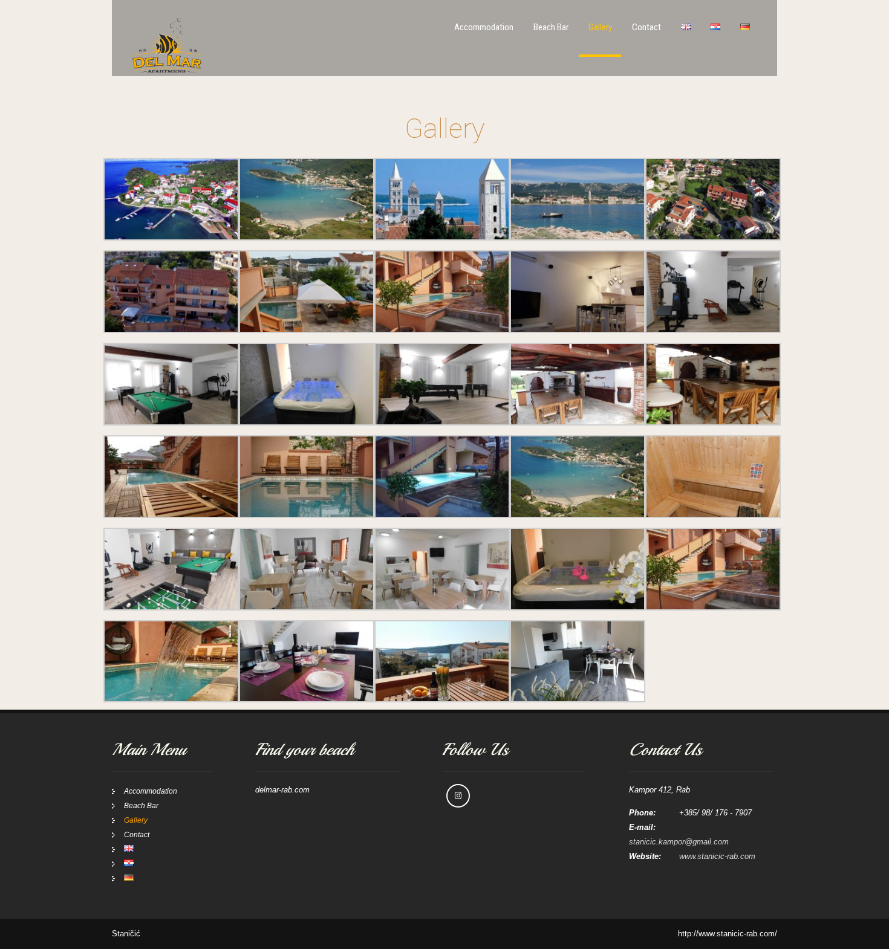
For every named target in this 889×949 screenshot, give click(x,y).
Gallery (600, 27)
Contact (646, 27)
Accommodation (483, 27)
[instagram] (458, 796)
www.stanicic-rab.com (717, 856)
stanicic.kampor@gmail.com (679, 841)
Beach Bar (550, 27)
